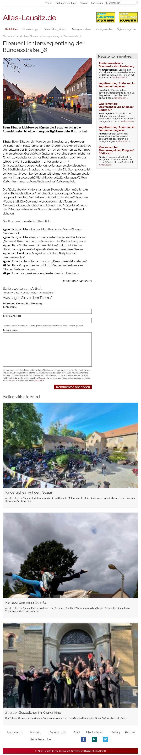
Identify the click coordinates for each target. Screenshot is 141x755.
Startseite (8, 36)
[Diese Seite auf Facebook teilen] (83, 739)
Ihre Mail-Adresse (12, 316)
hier (13, 380)
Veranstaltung (46, 292)
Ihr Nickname (10, 307)
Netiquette (39, 380)
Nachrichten (21, 36)
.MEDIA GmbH (95, 751)
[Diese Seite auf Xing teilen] (94, 739)
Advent (6, 292)
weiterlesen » (120, 77)
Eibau (16, 292)
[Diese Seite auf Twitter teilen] (105, 739)
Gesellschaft (29, 292)
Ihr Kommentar (10, 330)
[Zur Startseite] (47, 16)
